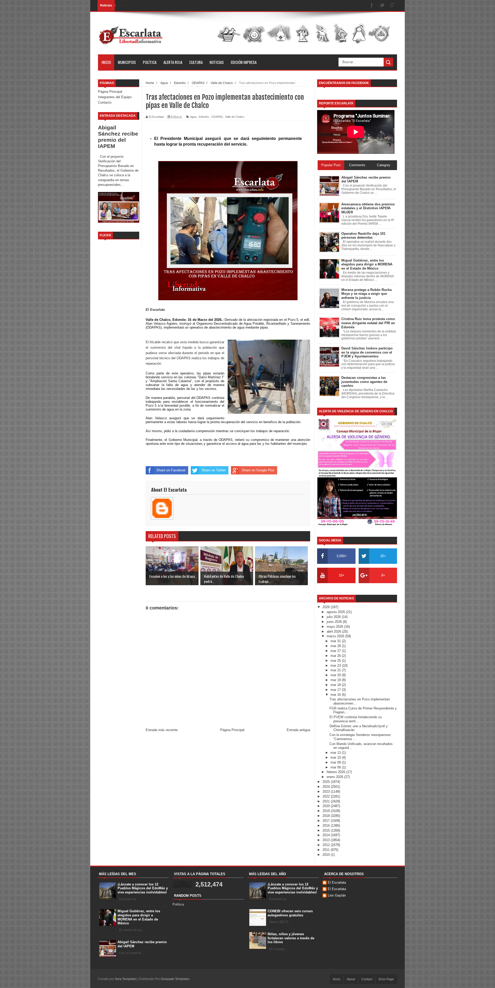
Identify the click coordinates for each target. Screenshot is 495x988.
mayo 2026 (335, 627)
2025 (327, 782)
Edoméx (204, 116)
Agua (193, 116)
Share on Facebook (171, 470)
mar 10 (336, 757)
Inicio (106, 62)
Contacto (104, 102)
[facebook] (372, 5)
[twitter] (382, 5)
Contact (366, 979)
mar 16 (336, 695)
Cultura (196, 62)
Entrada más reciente (162, 730)
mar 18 (336, 685)
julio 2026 (334, 617)
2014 (327, 835)
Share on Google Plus (258, 470)
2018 (327, 816)
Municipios (127, 62)
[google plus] (392, 5)
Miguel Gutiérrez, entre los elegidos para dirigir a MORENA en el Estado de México (139, 917)
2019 (327, 811)
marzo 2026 (336, 636)
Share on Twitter (214, 470)
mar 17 (336, 690)
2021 (327, 801)
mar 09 (336, 762)
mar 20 (336, 675)
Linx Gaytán (337, 895)
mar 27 (336, 651)
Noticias (217, 62)
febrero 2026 (336, 772)
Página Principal (110, 92)
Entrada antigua (298, 730)
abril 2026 (334, 631)
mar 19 (336, 680)
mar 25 (336, 661)
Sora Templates (126, 979)
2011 (327, 850)
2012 (327, 845)
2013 (327, 840)
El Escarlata (337, 882)
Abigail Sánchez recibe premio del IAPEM (118, 136)
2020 (327, 806)
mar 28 (336, 646)
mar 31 (336, 641)
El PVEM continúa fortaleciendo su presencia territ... (355, 719)
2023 (327, 791)
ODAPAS (217, 116)
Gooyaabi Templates (175, 979)
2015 (327, 830)
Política (149, 62)
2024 (327, 787)
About (351, 979)
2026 (327, 607)
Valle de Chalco (234, 116)
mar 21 (336, 670)
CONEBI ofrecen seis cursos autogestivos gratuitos (290, 913)
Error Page (386, 979)
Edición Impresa (244, 62)
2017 (327, 821)
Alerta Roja (172, 62)
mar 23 (336, 665)
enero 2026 (335, 777)
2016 (327, 825)
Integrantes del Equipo (114, 97)
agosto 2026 (336, 612)
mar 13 (336, 753)
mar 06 (336, 767)
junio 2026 (335, 622)
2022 (327, 796)
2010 (327, 855)
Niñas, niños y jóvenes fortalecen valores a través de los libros (291, 938)
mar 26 (336, 656)
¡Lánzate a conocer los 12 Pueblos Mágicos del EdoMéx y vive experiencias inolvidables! (143, 888)
